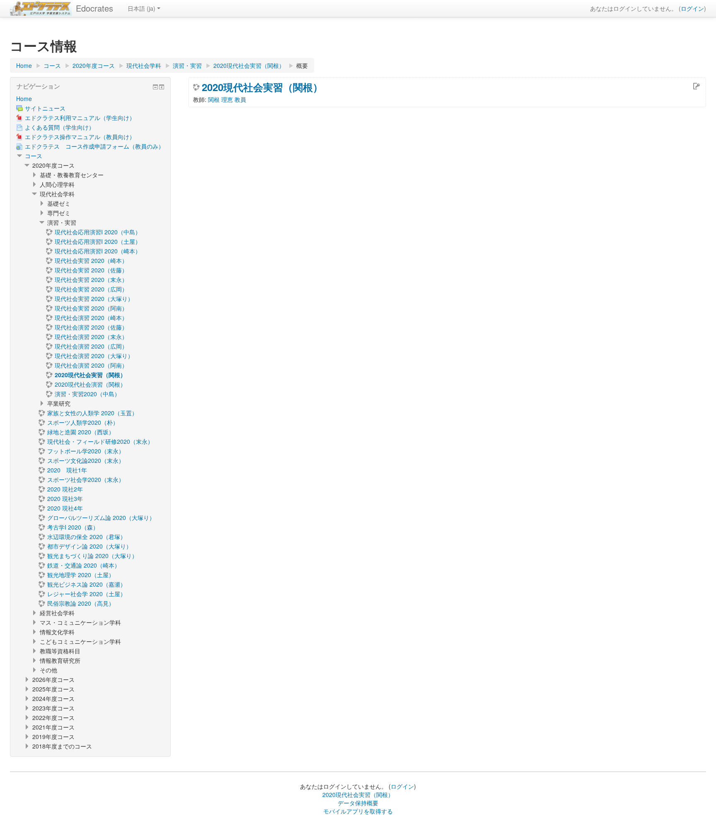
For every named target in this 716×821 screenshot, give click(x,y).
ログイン (692, 8)
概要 (302, 65)
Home (24, 98)
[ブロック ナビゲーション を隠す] (155, 86)
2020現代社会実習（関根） (262, 87)
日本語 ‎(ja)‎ (141, 8)
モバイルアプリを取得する (358, 811)
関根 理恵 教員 (227, 99)
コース (33, 156)
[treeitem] (90, 98)
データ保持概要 (358, 803)
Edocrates (94, 8)
